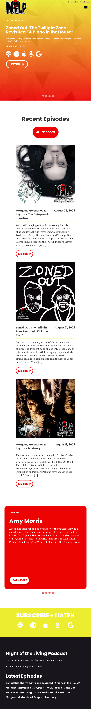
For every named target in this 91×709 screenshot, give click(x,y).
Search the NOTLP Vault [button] (79, 2)
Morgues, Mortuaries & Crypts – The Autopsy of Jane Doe (41, 687)
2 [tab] (46, 96)
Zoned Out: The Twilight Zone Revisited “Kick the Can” (38, 692)
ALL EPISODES (45, 132)
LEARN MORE (19, 580)
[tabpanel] (45, 47)
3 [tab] (49, 96)
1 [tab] (43, 96)
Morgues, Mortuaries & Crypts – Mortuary (31, 697)
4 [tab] (53, 96)
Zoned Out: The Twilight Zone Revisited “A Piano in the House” (43, 683)
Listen (15, 64)
